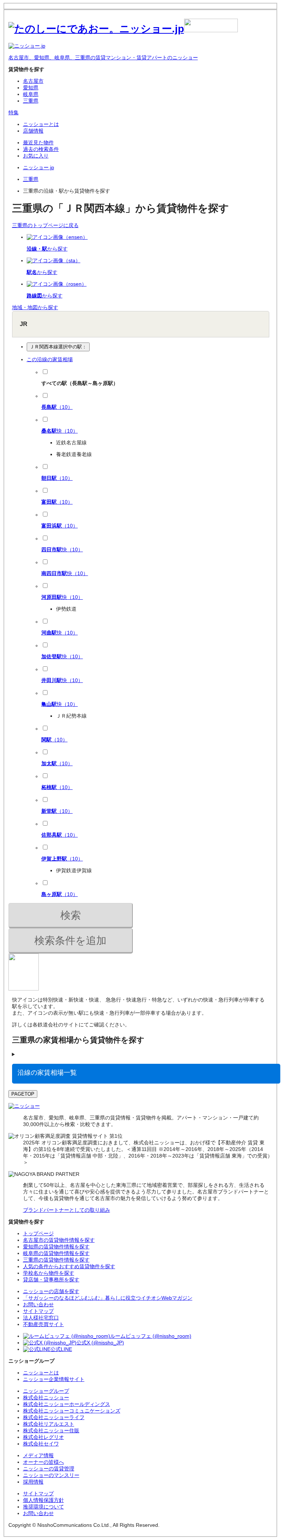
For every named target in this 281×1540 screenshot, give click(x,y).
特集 (13, 112)
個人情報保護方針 (43, 1500)
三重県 (30, 101)
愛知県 (30, 87)
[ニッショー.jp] (123, 28)
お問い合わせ (38, 1513)
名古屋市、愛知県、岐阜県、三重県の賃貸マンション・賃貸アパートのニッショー (103, 57)
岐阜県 (30, 94)
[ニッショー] (24, 1106)
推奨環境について (43, 1507)
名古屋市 (33, 81)
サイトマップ (38, 1493)
